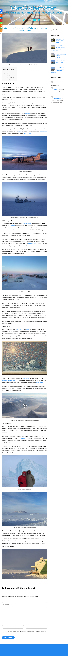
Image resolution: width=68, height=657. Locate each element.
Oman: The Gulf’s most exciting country (60, 62)
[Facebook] (1, 10)
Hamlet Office (43, 131)
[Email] (1, 28)
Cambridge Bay (12, 75)
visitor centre (39, 382)
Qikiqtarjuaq (11, 79)
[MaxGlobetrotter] (34, 15)
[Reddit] (1, 15)
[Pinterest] (1, 20)
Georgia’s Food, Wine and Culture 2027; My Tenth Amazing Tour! (58, 48)
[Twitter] (1, 13)
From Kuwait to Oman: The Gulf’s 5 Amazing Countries (58, 70)
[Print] (1, 25)
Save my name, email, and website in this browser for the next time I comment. (25, 631)
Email (29, 627)
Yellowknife (11, 77)
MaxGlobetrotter (23, 650)
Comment (6, 604)
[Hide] (0, 33)
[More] (1, 30)
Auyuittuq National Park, (8, 380)
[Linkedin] (1, 18)
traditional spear (32, 243)
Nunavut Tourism (27, 133)
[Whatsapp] (1, 23)
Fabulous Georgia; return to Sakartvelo (61, 55)
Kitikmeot (12, 225)
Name (5, 627)
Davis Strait (24, 438)
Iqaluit (27, 329)
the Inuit (27, 113)
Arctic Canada (7, 74)
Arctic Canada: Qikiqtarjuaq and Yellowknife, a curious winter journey (24, 29)
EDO (19, 131)
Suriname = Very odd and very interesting (60, 40)
